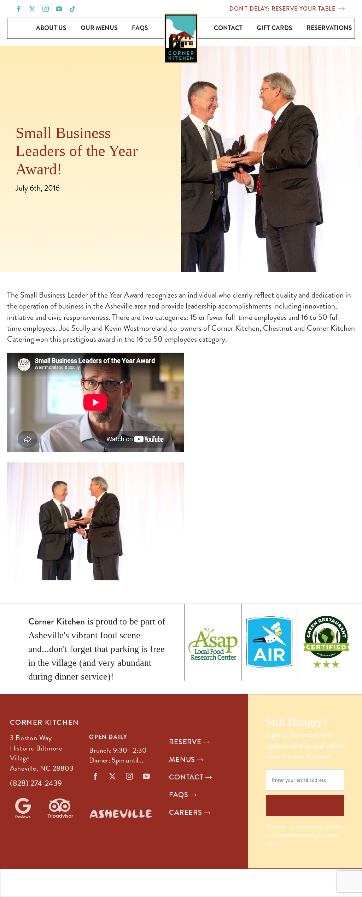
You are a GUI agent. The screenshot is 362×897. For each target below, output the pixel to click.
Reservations (329, 28)
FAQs (140, 28)
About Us (51, 28)
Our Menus (99, 28)
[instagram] (45, 8)
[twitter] (32, 8)
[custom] (72, 8)
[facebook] (18, 8)
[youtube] (59, 8)
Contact (228, 28)
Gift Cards (274, 28)
